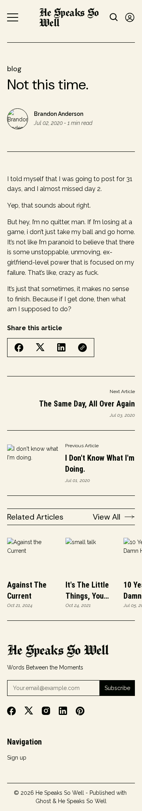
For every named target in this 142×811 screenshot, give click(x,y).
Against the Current (27, 590)
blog (14, 68)
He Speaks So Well (60, 793)
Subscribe (117, 688)
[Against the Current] (32, 556)
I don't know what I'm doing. (100, 463)
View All (106, 517)
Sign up (16, 757)
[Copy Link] (82, 347)
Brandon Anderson (58, 114)
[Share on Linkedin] (61, 347)
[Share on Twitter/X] (40, 347)
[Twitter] (28, 711)
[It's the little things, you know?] (91, 556)
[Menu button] (12, 17)
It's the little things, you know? (87, 590)
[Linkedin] (63, 711)
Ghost (43, 801)
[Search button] (114, 17)
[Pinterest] (80, 711)
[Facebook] (11, 711)
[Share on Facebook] (19, 347)
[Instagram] (46, 711)
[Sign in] (130, 17)
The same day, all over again (87, 403)
